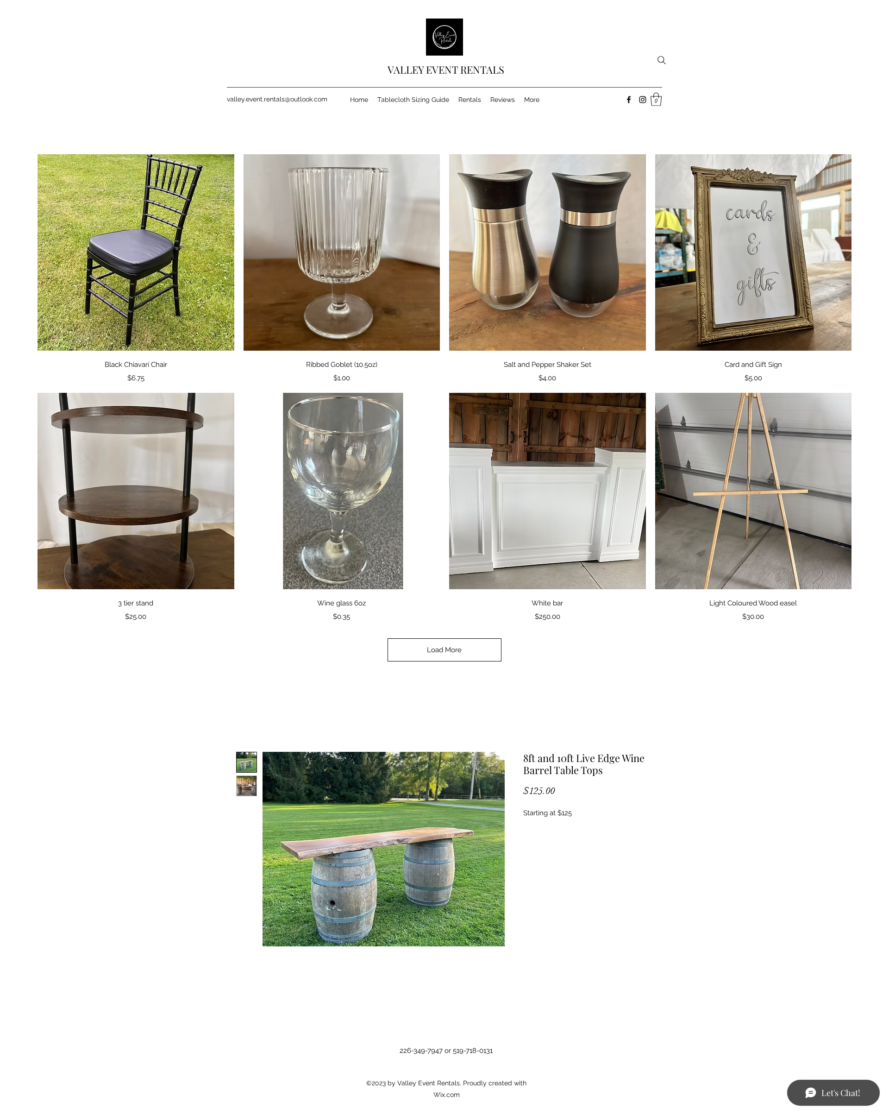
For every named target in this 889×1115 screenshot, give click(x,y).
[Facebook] (628, 99)
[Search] (661, 60)
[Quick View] (136, 252)
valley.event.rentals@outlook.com (277, 99)
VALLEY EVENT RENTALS (446, 69)
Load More (444, 650)
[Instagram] (642, 99)
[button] (656, 99)
